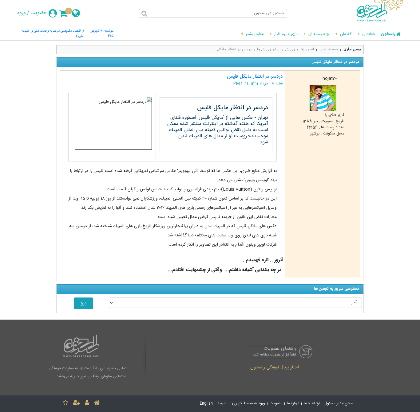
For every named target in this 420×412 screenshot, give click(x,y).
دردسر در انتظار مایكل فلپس (255, 76)
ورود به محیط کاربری (248, 403)
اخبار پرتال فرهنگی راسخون (274, 367)
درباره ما (293, 403)
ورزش (290, 49)
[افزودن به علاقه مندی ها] (65, 403)
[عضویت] (76, 403)
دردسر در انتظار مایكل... (233, 49)
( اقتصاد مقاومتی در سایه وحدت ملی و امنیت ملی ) (53, 34)
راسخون (388, 34)
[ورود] (87, 403)
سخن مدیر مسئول (339, 403)
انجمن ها (307, 49)
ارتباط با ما (312, 403)
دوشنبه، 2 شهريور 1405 (101, 34)
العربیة (222, 403)
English (206, 403)
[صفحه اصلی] (97, 403)
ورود (21, 13)
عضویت (38, 13)
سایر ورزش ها (268, 49)
